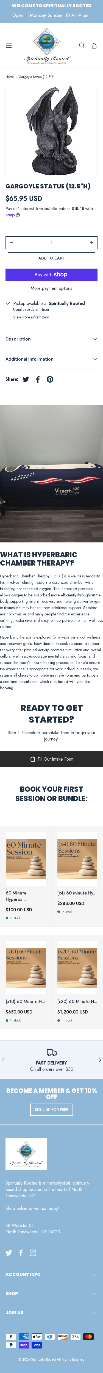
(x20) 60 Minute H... (77, 1001)
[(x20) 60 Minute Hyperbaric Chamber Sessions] (77, 967)
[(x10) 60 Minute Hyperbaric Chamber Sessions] (26, 967)
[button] (94, 46)
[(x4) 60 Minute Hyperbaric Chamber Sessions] (77, 859)
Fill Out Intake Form (55, 759)
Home (9, 77)
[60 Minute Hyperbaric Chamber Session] (26, 859)
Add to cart (51, 258)
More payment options (51, 288)
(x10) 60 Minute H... (25, 1001)
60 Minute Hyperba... (16, 896)
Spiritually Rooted (43, 1359)
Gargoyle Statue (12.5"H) (37, 77)
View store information (31, 317)
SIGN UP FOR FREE (51, 1109)
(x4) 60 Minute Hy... (76, 893)
